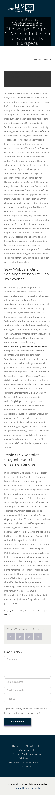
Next (46, 59)
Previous (37, 59)
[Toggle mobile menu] (49, 7)
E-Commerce (23, 750)
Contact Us (27, 766)
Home (15, 746)
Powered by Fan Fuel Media (27, 788)
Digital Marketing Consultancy (23, 762)
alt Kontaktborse (37, 611)
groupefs (10, 611)
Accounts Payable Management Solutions (27, 756)
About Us (30, 746)
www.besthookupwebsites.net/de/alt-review (25, 346)
